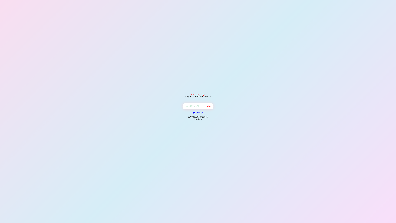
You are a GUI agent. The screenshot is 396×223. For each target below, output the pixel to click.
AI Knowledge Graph (198, 95)
